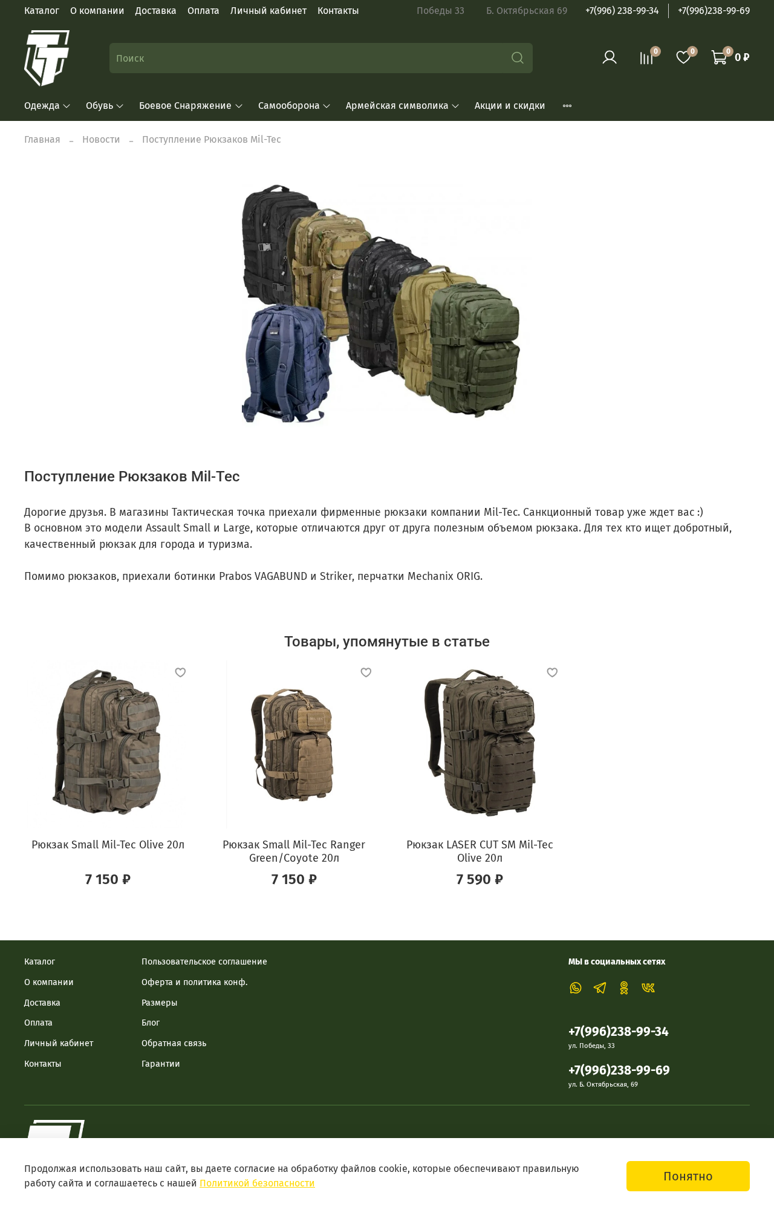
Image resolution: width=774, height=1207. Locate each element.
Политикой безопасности (257, 1183)
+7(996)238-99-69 (714, 10)
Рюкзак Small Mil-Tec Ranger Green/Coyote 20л (294, 851)
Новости (101, 139)
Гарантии (160, 1064)
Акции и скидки (510, 105)
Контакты (338, 10)
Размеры (159, 1003)
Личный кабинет (268, 10)
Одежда (42, 105)
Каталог (41, 10)
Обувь (99, 105)
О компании (97, 10)
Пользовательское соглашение (204, 962)
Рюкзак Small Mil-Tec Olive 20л (107, 844)
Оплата (203, 10)
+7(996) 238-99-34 (622, 10)
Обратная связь (173, 1043)
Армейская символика (397, 105)
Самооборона (289, 105)
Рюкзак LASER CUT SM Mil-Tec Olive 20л (479, 851)
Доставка (156, 10)
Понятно (688, 1176)
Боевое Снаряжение (185, 105)
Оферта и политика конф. (194, 982)
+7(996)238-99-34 (618, 1031)
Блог (150, 1023)
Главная (42, 139)
